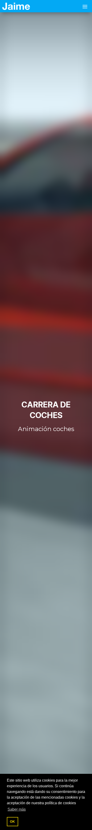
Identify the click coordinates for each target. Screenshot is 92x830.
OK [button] (12, 821)
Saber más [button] (17, 809)
